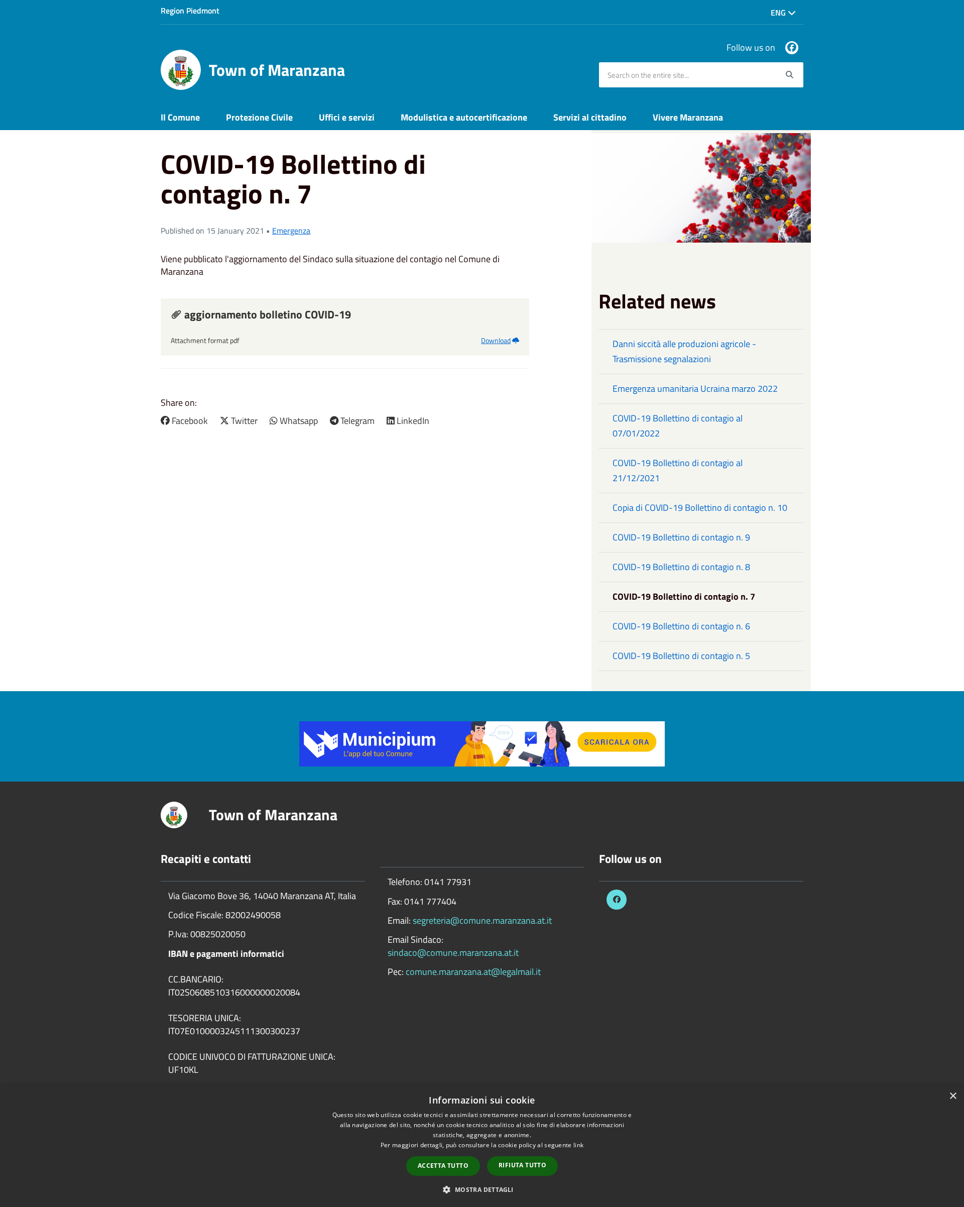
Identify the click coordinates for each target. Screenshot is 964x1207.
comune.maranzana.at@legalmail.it (473, 971)
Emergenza (291, 231)
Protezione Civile (259, 117)
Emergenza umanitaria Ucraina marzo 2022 (695, 388)
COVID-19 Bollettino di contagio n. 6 (681, 626)
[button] (481, 1189)
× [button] (952, 1096)
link (578, 1145)
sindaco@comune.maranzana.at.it (453, 952)
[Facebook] (791, 47)
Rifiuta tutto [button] (522, 1165)
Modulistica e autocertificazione (464, 117)
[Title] (482, 742)
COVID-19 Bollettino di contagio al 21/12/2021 (678, 470)
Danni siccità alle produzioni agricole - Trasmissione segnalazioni (684, 351)
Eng (779, 13)
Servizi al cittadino (590, 117)
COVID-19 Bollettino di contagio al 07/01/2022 (678, 425)
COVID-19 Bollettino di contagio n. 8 (681, 567)
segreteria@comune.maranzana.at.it (482, 920)
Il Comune (180, 117)
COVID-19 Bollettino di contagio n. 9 (681, 537)
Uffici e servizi (347, 117)
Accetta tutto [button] (443, 1165)
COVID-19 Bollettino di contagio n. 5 (681, 656)
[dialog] (482, 1146)
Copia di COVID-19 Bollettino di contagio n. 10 (700, 507)
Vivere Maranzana (688, 117)
